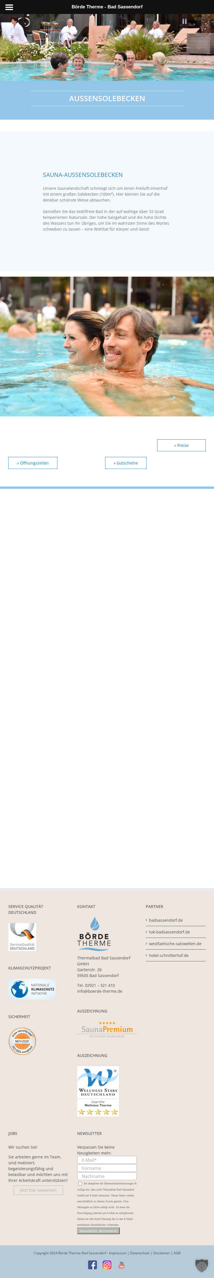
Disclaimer (161, 1253)
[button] (201, 1265)
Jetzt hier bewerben (38, 1190)
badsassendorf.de (166, 920)
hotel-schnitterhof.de (169, 955)
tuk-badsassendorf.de (169, 932)
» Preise (181, 445)
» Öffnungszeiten (33, 463)
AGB (177, 1253)
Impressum (118, 1253)
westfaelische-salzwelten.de (175, 943)
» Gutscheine (126, 463)
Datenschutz (140, 1253)
